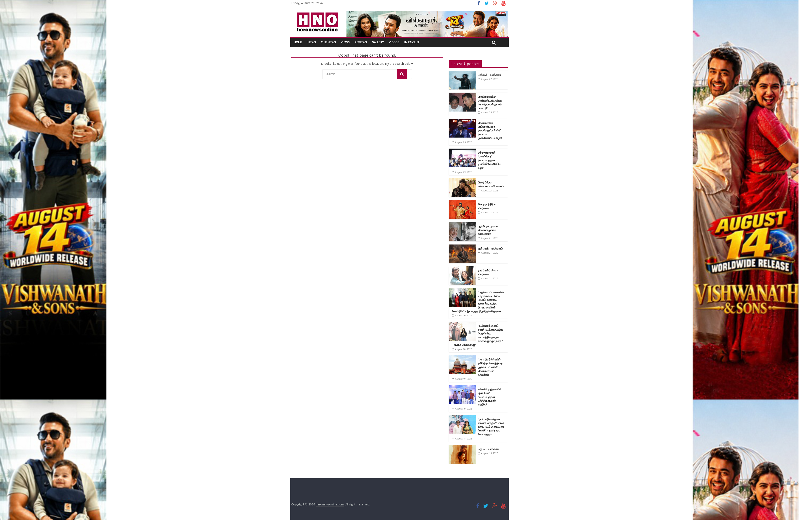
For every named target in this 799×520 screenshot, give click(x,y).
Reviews (361, 42)
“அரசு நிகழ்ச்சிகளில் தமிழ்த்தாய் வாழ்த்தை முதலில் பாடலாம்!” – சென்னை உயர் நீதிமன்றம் (490, 366)
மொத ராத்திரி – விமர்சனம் (487, 206)
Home (298, 42)
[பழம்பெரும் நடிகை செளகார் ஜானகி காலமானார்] (462, 224)
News (312, 42)
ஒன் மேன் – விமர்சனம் (490, 248)
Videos (394, 42)
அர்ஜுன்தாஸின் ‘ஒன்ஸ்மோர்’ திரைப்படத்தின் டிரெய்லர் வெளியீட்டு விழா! (489, 160)
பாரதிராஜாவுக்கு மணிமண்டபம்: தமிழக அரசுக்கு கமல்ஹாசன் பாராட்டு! (490, 102)
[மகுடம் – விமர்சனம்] (462, 447)
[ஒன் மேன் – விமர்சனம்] (462, 247)
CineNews (328, 42)
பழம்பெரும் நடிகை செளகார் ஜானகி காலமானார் (488, 230)
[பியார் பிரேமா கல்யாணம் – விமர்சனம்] (462, 180)
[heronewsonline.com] (316, 13)
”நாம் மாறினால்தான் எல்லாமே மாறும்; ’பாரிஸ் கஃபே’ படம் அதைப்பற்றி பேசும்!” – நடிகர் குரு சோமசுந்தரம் (491, 426)
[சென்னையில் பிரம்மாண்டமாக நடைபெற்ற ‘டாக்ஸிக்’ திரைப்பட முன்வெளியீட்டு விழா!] (462, 121)
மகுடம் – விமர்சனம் (488, 449)
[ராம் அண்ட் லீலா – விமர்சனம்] (462, 269)
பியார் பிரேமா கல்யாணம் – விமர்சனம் (491, 184)
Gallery (378, 42)
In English (412, 42)
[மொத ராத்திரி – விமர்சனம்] (462, 202)
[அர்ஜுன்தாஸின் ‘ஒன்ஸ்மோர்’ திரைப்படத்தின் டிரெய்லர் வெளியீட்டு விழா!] (462, 151)
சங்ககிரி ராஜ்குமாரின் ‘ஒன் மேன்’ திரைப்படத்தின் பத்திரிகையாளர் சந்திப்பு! (490, 396)
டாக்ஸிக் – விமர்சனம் (489, 75)
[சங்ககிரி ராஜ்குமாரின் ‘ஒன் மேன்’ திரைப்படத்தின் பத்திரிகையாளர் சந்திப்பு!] (462, 387)
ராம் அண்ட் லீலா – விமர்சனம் (488, 272)
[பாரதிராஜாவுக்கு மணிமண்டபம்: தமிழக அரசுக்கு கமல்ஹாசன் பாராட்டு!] (462, 95)
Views (345, 42)
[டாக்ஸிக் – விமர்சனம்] (462, 73)
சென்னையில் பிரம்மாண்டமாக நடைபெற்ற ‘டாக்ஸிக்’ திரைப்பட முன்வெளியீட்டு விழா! (490, 130)
